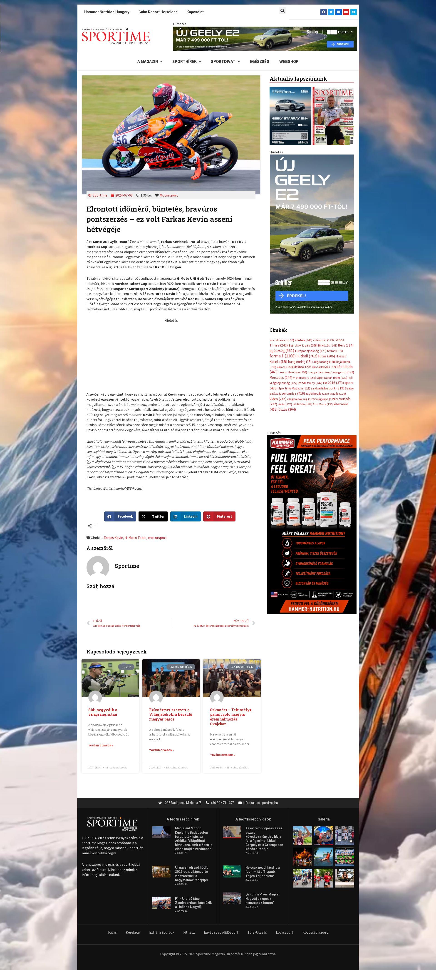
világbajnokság (301, 399)
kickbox (303, 367)
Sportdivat (223, 61)
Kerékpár (133, 932)
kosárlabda (324, 367)
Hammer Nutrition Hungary (106, 12)
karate (285, 367)
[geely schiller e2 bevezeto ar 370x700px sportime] (312, 233)
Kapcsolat (195, 12)
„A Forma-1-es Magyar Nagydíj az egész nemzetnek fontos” (262, 898)
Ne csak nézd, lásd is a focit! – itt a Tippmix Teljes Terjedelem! (262, 872)
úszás (287, 409)
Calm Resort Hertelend (158, 12)
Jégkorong (324, 362)
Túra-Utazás (257, 932)
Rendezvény (310, 383)
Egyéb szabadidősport (221, 932)
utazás (337, 393)
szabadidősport (327, 388)
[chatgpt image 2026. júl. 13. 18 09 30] (312, 524)
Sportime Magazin (294, 388)
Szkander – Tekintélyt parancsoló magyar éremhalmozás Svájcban (230, 716)
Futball (306, 356)
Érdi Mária (323, 404)
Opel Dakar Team (332, 378)
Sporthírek (184, 61)
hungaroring (300, 361)
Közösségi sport (315, 932)
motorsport (157, 537)
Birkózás (327, 345)
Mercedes (281, 377)
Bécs (345, 345)
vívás (285, 404)
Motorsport (169, 195)
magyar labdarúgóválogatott (331, 372)
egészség (282, 350)
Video (278, 399)
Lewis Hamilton (292, 372)
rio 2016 (333, 382)
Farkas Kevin (113, 537)
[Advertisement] (171, 355)
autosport (323, 340)
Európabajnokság (310, 351)
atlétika (303, 340)
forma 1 (283, 356)
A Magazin (147, 61)
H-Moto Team (135, 537)
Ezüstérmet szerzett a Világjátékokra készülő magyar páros (170, 714)
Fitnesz (189, 932)
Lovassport (284, 932)
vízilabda (302, 404)
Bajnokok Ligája (302, 345)
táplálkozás (317, 393)
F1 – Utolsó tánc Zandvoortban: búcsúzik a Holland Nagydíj (193, 903)
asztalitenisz (282, 340)
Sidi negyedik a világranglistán (102, 712)
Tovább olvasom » (100, 745)
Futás (112, 932)
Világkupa (325, 399)
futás (326, 356)
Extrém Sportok (161, 932)
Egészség (259, 61)
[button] (282, 10)
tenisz (295, 393)
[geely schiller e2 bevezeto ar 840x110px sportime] (265, 38)
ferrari (335, 351)
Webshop (289, 61)
